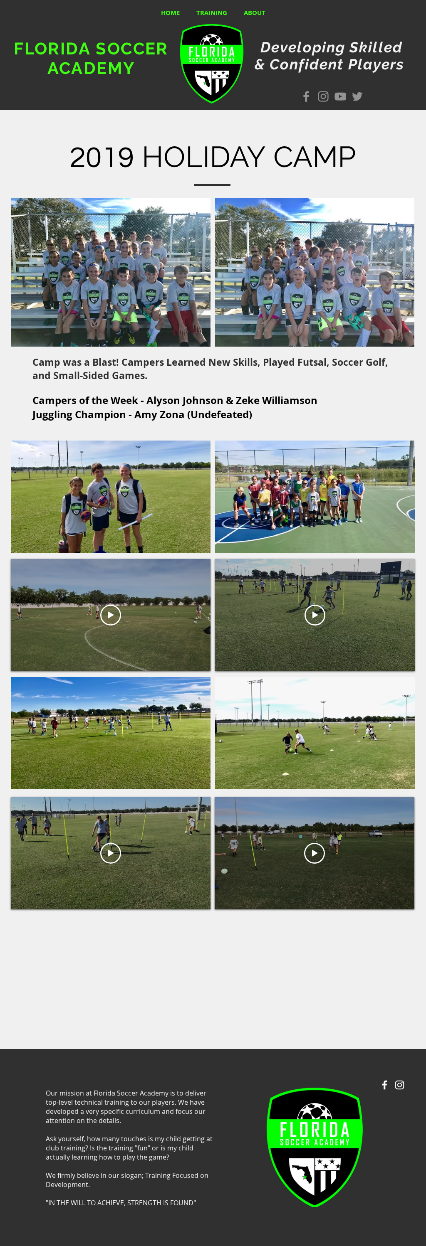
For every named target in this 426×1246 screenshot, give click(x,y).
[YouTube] (340, 96)
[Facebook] (306, 96)
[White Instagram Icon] (400, 1085)
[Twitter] (357, 96)
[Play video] (110, 615)
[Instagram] (323, 96)
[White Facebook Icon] (385, 1085)
